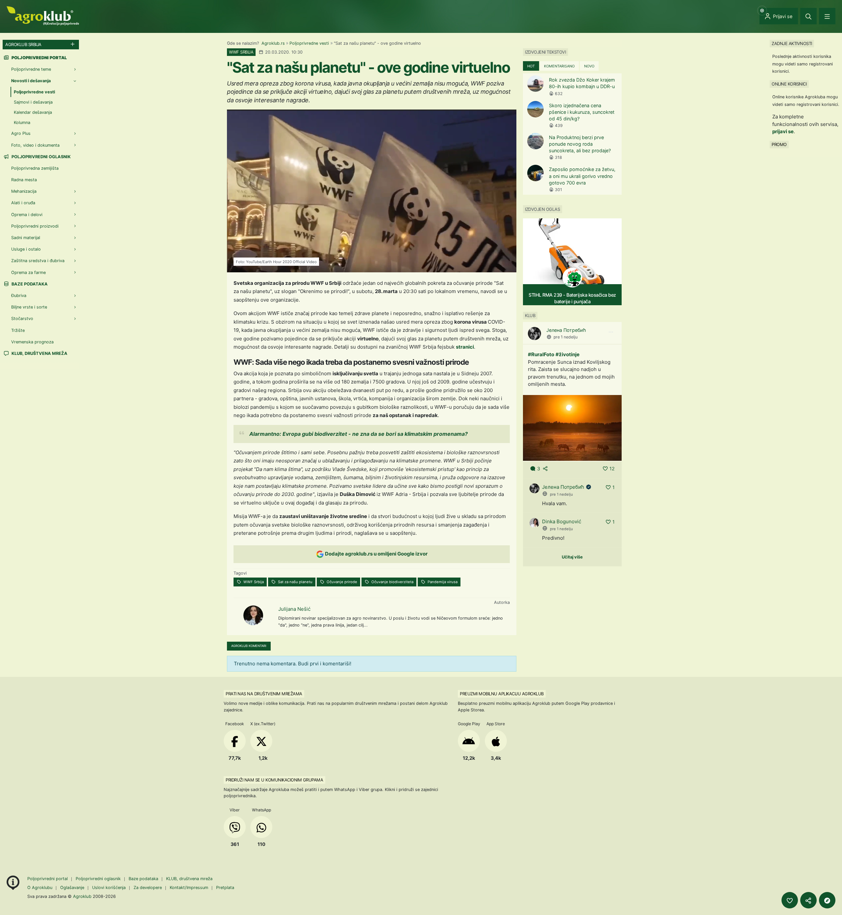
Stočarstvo (22, 318)
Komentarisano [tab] (559, 66)
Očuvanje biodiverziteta (391, 582)
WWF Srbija (253, 582)
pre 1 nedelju (566, 336)
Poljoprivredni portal (48, 878)
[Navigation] (827, 16)
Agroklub (82, 896)
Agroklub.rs (273, 43)
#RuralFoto (541, 354)
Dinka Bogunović (561, 521)
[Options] (611, 332)
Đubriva (18, 295)
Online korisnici (789, 84)
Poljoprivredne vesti (309, 43)
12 (612, 468)
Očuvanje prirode (341, 582)
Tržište (18, 330)
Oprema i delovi (26, 214)
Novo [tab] (589, 66)
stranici (465, 347)
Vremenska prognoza (32, 341)
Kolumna (22, 122)
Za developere (148, 887)
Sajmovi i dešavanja (33, 102)
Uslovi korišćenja (109, 887)
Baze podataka (29, 284)
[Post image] (572, 427)
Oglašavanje (72, 887)
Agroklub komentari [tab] (248, 646)
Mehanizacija (24, 191)
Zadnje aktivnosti (792, 43)
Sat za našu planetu (294, 582)
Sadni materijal (25, 237)
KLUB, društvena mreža (39, 353)
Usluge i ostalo (26, 249)
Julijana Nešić (294, 609)
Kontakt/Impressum (189, 887)
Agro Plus (21, 133)
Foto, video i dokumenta (35, 145)
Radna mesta (24, 179)
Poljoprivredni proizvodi (35, 226)
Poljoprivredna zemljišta (35, 168)
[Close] (808, 16)
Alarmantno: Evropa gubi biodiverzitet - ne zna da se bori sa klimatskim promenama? (358, 434)
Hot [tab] (531, 66)
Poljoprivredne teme (31, 69)
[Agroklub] (43, 15)
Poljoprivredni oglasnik (41, 156)
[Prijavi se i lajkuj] (789, 900)
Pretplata (225, 887)
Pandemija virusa (442, 582)
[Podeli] (808, 900)
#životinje (568, 354)
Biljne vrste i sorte (29, 307)
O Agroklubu (39, 887)
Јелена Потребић (566, 330)
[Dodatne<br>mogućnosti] (827, 900)
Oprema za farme (28, 272)
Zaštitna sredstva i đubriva (37, 260)
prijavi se (783, 131)
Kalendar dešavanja (33, 112)
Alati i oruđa (23, 202)
